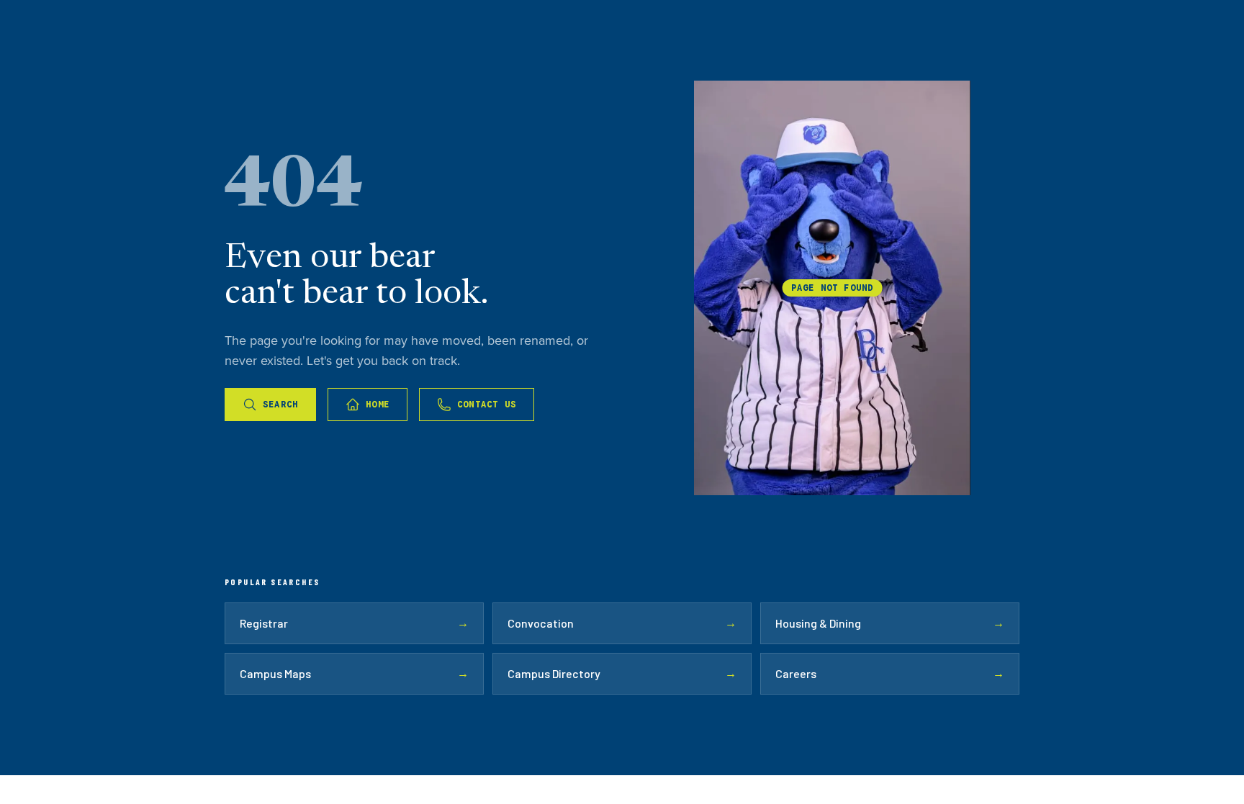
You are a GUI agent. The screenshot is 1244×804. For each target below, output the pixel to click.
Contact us (486, 404)
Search (280, 404)
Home (377, 404)
